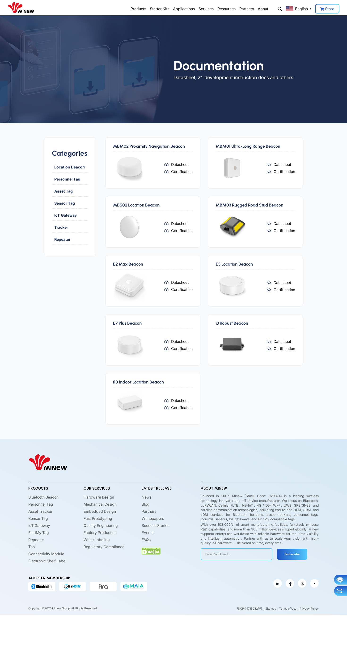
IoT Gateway (65, 215)
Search (280, 9)
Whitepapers (153, 518)
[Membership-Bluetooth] (41, 586)
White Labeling (97, 539)
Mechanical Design (100, 504)
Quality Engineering (101, 525)
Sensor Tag (64, 203)
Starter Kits (159, 8)
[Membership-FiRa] (103, 586)
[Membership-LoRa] (72, 586)
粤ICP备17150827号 (249, 608)
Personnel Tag (67, 179)
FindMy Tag (38, 532)
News (147, 497)
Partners (246, 8)
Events (147, 532)
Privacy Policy (309, 608)
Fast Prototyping (98, 518)
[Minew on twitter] (302, 583)
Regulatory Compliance (104, 546)
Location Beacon (69, 167)
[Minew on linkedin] (277, 583)
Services (206, 8)
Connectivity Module (46, 553)
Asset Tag (63, 191)
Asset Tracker (40, 511)
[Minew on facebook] (290, 583)
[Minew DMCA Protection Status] (151, 551)
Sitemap (270, 608)
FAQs (146, 539)
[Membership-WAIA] (133, 586)
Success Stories (155, 525)
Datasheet (180, 164)
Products (138, 8)
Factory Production (100, 532)
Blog (145, 504)
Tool (32, 546)
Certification (182, 171)
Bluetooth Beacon (43, 497)
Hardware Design (99, 497)
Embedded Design (100, 511)
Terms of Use (287, 608)
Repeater (62, 239)
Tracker (61, 227)
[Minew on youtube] (314, 583)
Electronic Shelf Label (47, 561)
